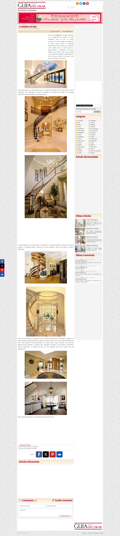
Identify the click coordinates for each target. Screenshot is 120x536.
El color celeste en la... (81, 272)
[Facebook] (39, 454)
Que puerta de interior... (92, 236)
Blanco (79, 124)
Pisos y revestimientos (94, 149)
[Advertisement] (32, 46)
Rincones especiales (96, 150)
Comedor (93, 126)
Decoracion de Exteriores (94, 129)
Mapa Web (96, 533)
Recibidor (35, 446)
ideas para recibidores (26, 448)
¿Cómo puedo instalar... (92, 220)
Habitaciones (94, 138)
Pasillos (79, 148)
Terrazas (79, 153)
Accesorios (80, 120)
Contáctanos (31, 21)
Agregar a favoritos (29, 17)
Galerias (79, 138)
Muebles (79, 144)
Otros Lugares (81, 146)
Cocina (79, 126)
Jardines (79, 142)
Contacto (90, 533)
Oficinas (93, 144)
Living (92, 142)
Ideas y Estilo (80, 140)
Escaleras (93, 132)
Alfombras (93, 120)
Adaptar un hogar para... (92, 245)
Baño (78, 122)
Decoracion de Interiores (27, 446)
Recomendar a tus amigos (28, 19)
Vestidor (93, 153)
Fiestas (92, 136)
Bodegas (93, 124)
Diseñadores (80, 132)
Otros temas (94, 146)
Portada (32, 15)
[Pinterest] (53, 454)
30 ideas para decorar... (81, 279)
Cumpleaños (80, 128)
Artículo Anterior (55, 31)
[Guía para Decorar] (32, 5)
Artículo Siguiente (66, 31)
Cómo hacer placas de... (81, 261)
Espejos (79, 134)
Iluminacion (93, 140)
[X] (46, 454)
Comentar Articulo (65, 516)
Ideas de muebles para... (81, 267)
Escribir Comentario (63, 500)
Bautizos (93, 122)
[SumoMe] (59, 454)
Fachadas (93, 134)
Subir (101, 533)
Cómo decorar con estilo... (92, 228)
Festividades (80, 136)
